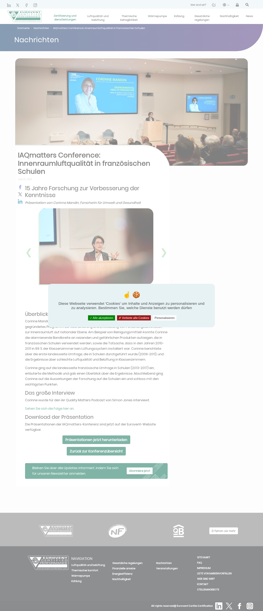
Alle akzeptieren (102, 317)
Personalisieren (165, 317)
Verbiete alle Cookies (135, 317)
